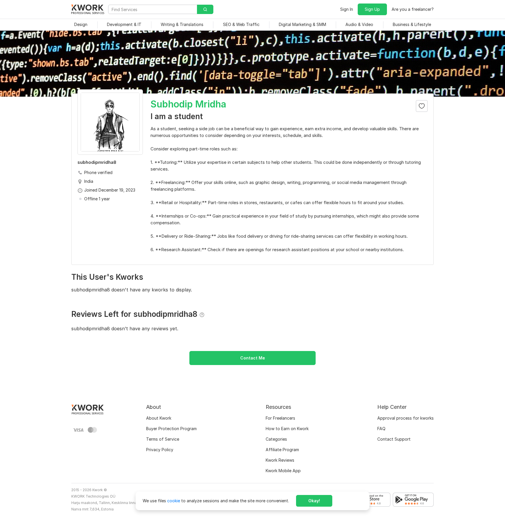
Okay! (314, 500)
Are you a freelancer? (413, 9)
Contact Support (394, 439)
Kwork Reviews (280, 460)
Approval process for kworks (405, 418)
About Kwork (158, 418)
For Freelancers (280, 418)
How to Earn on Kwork (287, 428)
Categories (276, 439)
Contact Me (252, 357)
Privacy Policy (159, 449)
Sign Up (372, 9)
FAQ (381, 428)
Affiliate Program (282, 449)
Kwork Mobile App (283, 470)
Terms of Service (162, 439)
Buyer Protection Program (171, 428)
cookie (173, 500)
